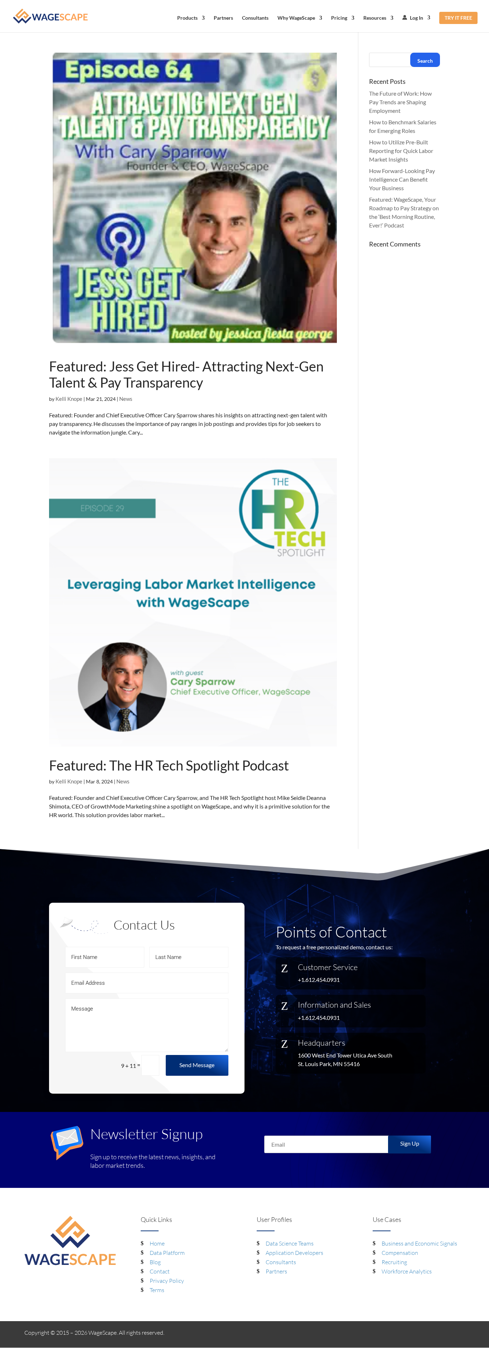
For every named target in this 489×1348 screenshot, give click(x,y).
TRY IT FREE (458, 18)
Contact (160, 1271)
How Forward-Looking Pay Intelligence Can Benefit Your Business (402, 179)
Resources (374, 18)
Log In (416, 18)
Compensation (400, 1252)
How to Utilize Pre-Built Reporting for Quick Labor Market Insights (401, 151)
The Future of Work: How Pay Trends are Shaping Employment (400, 102)
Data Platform (167, 1252)
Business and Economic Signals (419, 1243)
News (125, 398)
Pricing (339, 18)
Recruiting (394, 1262)
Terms (157, 1290)
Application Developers (294, 1252)
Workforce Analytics (407, 1271)
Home (157, 1243)
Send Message (196, 1064)
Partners (223, 18)
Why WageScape (296, 18)
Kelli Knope (68, 398)
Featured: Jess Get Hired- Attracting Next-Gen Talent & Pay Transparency (186, 374)
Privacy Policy (167, 1280)
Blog (155, 1262)
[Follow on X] (459, 1334)
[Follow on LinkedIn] (444, 1334)
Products (187, 18)
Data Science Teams (290, 1243)
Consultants (255, 18)
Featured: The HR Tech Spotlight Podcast (169, 765)
